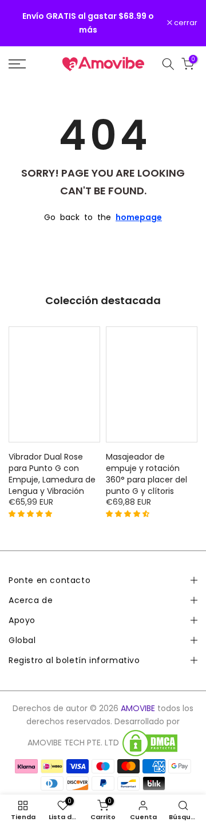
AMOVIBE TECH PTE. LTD (73, 742)
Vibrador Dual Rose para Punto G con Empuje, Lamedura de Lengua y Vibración (52, 474)
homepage (139, 217)
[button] (31, 513)
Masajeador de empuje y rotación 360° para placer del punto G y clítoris (146, 474)
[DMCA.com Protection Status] (150, 743)
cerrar (184, 23)
